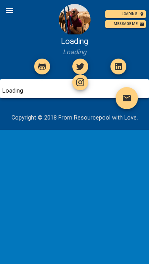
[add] (42, 66)
